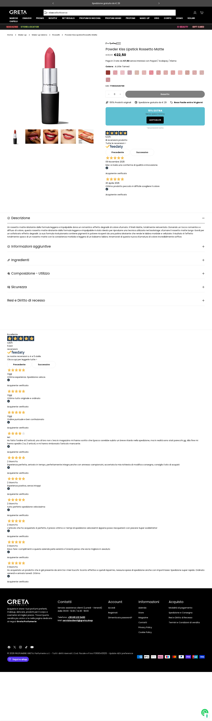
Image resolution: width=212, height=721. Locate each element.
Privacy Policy (145, 627)
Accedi (111, 607)
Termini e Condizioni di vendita (184, 622)
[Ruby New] (108, 79)
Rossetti (56, 35)
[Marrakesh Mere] (187, 72)
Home (10, 35)
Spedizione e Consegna (180, 612)
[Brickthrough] (194, 72)
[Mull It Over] (144, 72)
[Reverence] (180, 72)
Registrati (113, 612)
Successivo (142, 152)
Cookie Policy (145, 632)
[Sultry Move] (165, 72)
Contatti (142, 622)
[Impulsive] (136, 72)
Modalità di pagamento (180, 607)
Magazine (143, 617)
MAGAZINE (12, 26)
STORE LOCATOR (30, 26)
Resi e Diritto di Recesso (180, 617)
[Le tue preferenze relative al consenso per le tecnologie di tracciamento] (207, 716)
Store (141, 612)
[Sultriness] (122, 72)
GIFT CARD (198, 26)
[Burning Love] (129, 72)
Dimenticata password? (120, 617)
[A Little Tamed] (115, 72)
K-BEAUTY (182, 26)
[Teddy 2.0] (201, 72)
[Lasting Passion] (151, 72)
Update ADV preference (121, 653)
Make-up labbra (39, 35)
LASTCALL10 (155, 120)
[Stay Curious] (172, 72)
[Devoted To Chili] (158, 72)
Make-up (22, 35)
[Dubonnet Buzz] (108, 72)
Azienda (142, 607)
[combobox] (109, 12)
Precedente (117, 152)
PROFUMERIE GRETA (24, 653)
